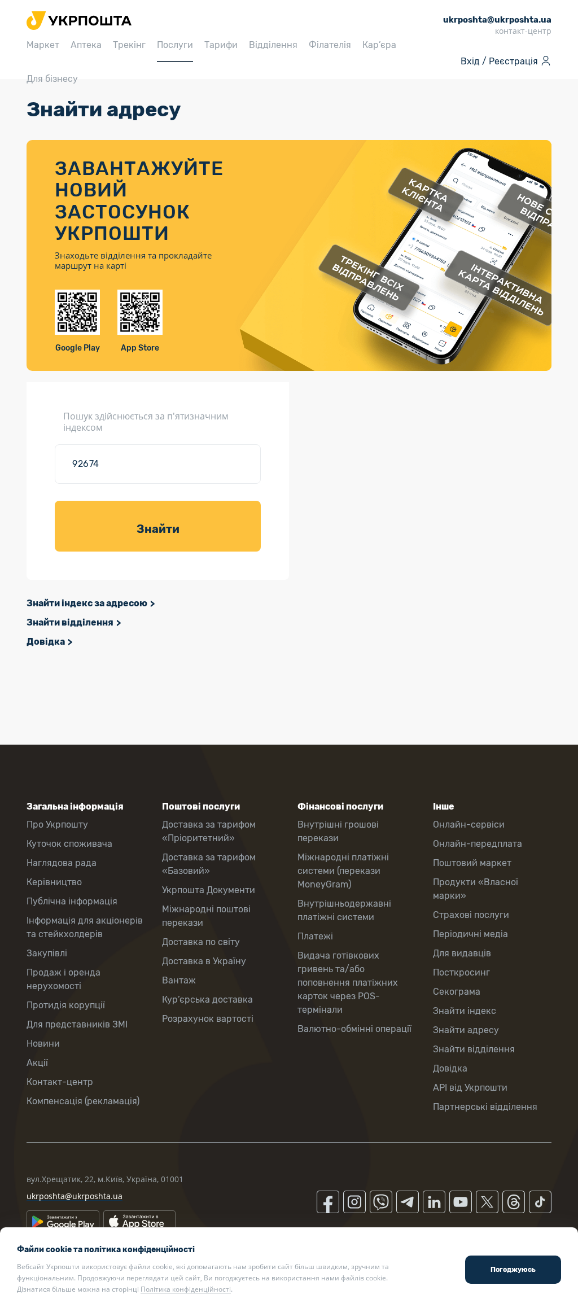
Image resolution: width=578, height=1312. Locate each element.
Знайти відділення (70, 622)
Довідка (46, 641)
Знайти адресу (466, 1030)
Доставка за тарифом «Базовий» (209, 864)
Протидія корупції (66, 1005)
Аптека (86, 45)
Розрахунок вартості (207, 1018)
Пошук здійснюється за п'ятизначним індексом (146, 421)
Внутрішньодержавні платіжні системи (344, 910)
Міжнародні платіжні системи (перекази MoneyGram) (343, 871)
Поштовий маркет (472, 863)
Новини (43, 1043)
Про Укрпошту (57, 824)
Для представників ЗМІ (77, 1024)
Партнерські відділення (485, 1106)
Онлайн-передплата (477, 843)
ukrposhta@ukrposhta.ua (74, 1196)
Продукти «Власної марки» (475, 889)
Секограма (456, 991)
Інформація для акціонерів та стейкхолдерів (85, 927)
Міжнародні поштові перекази (206, 916)
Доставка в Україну (204, 961)
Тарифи (221, 45)
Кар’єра (379, 45)
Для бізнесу (52, 78)
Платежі (315, 936)
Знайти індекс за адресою (87, 603)
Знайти (158, 529)
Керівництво (54, 882)
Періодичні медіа (470, 934)
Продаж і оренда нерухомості (63, 979)
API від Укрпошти (470, 1087)
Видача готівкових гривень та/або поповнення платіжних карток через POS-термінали (347, 982)
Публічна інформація (72, 901)
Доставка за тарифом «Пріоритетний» (209, 831)
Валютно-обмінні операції (354, 1029)
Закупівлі (47, 953)
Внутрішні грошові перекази (338, 831)
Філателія (330, 45)
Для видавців (462, 953)
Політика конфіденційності (186, 1289)
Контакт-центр (60, 1082)
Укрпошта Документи (208, 890)
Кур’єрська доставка (207, 999)
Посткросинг (461, 972)
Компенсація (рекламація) (83, 1101)
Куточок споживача (69, 843)
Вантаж (179, 980)
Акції (37, 1062)
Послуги (175, 45)
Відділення (273, 45)
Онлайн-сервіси (469, 824)
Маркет (43, 45)
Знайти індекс (464, 1010)
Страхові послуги (471, 914)
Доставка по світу (201, 942)
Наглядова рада (62, 863)
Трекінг (129, 45)
